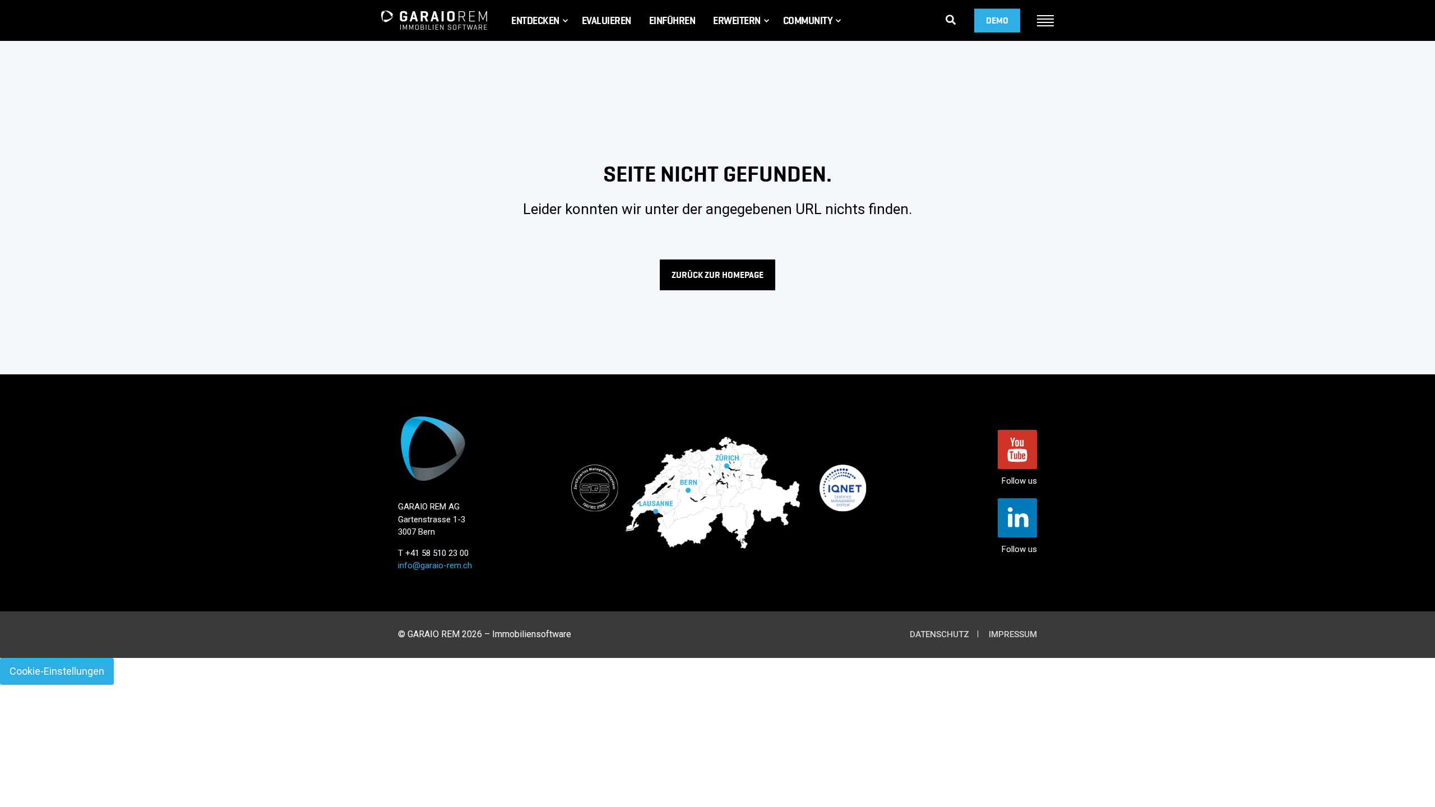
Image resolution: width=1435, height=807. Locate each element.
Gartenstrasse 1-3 (431, 519)
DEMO (997, 20)
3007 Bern (416, 532)
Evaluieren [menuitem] (606, 21)
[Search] (950, 19)
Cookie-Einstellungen (57, 671)
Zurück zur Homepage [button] (717, 275)
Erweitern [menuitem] (737, 21)
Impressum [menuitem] (1013, 634)
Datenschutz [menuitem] (939, 634)
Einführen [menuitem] (672, 21)
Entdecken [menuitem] (535, 21)
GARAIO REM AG (429, 507)
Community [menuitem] (808, 21)
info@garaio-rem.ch (435, 565)
